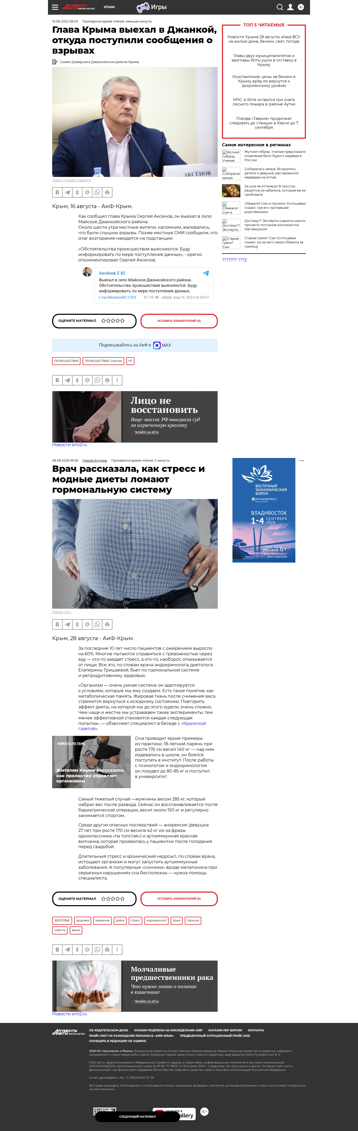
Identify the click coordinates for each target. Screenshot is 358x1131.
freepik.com (61, 612)
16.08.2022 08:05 (65, 21)
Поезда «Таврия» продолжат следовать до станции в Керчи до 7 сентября (264, 123)
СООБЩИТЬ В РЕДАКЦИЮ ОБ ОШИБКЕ (117, 1041)
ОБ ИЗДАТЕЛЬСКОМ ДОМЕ (108, 1030)
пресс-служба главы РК (71, 180)
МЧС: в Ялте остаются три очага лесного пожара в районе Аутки (264, 102)
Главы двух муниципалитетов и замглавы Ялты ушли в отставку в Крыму (264, 60)
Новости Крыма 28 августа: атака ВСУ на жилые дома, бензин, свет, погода (263, 39)
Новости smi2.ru (69, 444)
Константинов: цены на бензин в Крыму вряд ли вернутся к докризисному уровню (264, 81)
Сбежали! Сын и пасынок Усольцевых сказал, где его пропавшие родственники (275, 207)
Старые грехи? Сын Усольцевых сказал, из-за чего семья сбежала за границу (274, 242)
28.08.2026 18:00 (65, 460)
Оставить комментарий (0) (179, 321)
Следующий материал (137, 1116)
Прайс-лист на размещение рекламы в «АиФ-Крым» (131, 1036)
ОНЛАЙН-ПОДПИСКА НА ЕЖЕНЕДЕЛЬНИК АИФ (168, 1030)
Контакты (256, 1030)
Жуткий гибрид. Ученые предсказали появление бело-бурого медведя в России (275, 156)
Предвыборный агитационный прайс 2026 (215, 1036)
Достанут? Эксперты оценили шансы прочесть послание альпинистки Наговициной (275, 225)
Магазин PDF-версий (225, 1030)
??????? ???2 (234, 259)
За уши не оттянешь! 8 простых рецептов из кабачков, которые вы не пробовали (275, 190)
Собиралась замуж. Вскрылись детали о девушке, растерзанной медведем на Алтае (272, 173)
